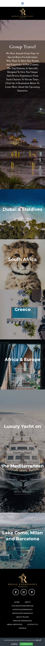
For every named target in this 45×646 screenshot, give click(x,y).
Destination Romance (22, 613)
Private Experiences (22, 621)
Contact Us (32, 624)
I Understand (26, 644)
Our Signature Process (22, 606)
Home (17, 602)
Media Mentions (14, 624)
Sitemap (22, 628)
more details (22, 218)
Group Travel (22, 617)
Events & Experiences (22, 609)
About (28, 602)
